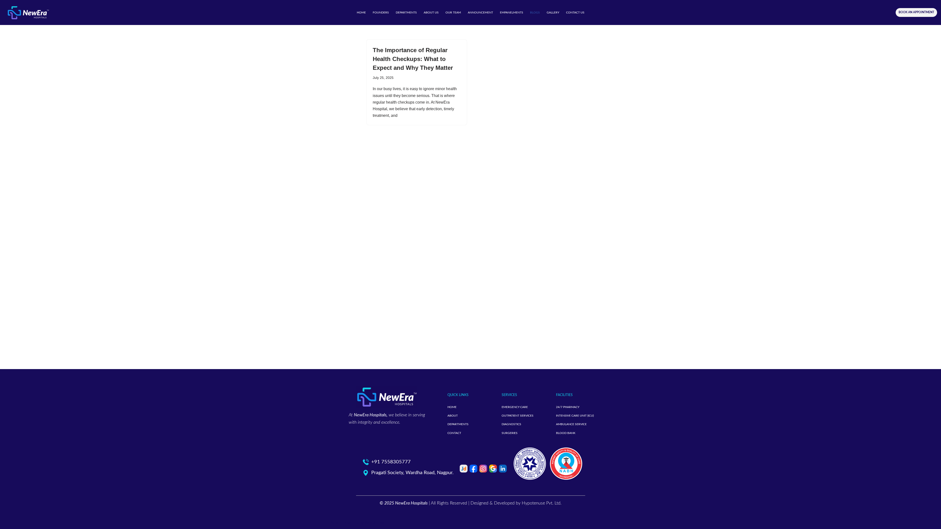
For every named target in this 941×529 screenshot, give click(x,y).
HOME (361, 12)
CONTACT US (575, 12)
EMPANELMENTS (511, 12)
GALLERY (553, 12)
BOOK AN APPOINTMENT (916, 12)
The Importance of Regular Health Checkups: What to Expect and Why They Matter (413, 59)
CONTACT (454, 433)
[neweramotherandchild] (28, 12)
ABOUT (452, 415)
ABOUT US (431, 12)
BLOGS (535, 12)
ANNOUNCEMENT (480, 12)
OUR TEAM (453, 12)
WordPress (374, 523)
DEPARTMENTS (406, 12)
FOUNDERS (381, 12)
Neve (335, 523)
